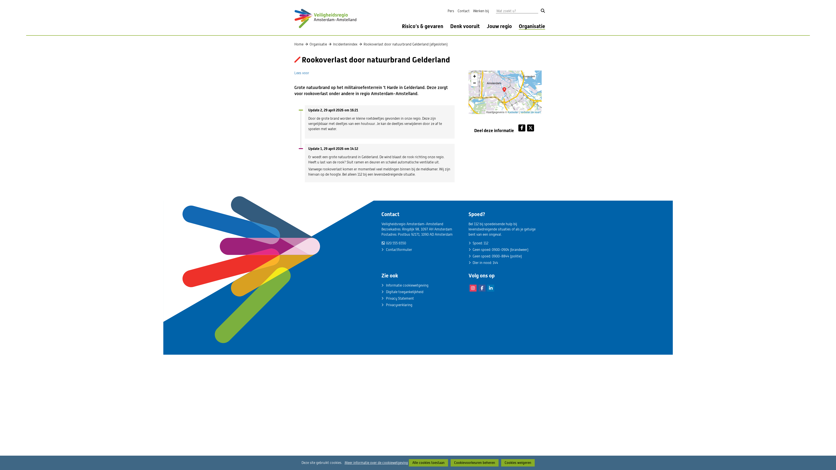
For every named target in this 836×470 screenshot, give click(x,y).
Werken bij (481, 11)
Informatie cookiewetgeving (407, 285)
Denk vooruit (465, 26)
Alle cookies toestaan (428, 463)
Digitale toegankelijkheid (404, 292)
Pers (451, 11)
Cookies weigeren (518, 463)
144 (495, 263)
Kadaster (513, 112)
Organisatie (532, 26)
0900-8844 (500, 256)
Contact (464, 11)
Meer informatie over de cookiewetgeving (376, 463)
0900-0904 (500, 250)
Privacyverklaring (399, 305)
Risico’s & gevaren (422, 26)
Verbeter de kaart (530, 112)
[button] (504, 89)
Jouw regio (499, 26)
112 (486, 243)
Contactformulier (399, 250)
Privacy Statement (400, 298)
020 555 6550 (396, 243)
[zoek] (543, 11)
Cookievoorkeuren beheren (474, 463)
